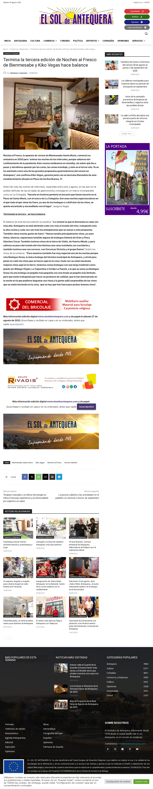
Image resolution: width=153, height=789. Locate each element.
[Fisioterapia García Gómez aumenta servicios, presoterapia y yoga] (18, 528)
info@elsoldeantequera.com (132, 743)
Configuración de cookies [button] (118, 781)
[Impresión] (52, 477)
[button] (146, 33)
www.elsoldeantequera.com (53, 316)
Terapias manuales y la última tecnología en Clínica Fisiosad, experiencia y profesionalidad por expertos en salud (25, 497)
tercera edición (71, 462)
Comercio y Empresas (19, 49)
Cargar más (126, 133)
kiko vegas (40, 462)
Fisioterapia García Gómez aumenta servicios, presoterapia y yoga (17, 544)
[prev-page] (5, 638)
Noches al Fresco (55, 462)
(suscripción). (17, 324)
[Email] (45, 477)
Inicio (5, 49)
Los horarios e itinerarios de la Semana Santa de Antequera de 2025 (84, 689)
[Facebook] (25, 477)
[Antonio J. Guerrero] (5, 73)
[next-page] (10, 638)
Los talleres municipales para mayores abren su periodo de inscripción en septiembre (135, 83)
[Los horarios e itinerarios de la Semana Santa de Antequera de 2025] (61, 689)
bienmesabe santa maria (22, 462)
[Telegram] (59, 477)
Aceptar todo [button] (141, 781)
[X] (32, 477)
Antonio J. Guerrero (18, 73)
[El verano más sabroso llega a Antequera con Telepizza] (51, 606)
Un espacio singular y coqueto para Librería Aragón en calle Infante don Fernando (16, 584)
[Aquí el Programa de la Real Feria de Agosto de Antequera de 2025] (61, 704)
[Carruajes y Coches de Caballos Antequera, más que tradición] (51, 528)
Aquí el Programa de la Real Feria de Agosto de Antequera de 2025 (84, 704)
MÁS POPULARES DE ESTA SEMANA (20, 659)
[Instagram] (115, 749)
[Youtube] (137, 749)
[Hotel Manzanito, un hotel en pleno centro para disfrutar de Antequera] (18, 606)
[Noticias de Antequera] (76, 16)
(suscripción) (86, 406)
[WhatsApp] (39, 477)
